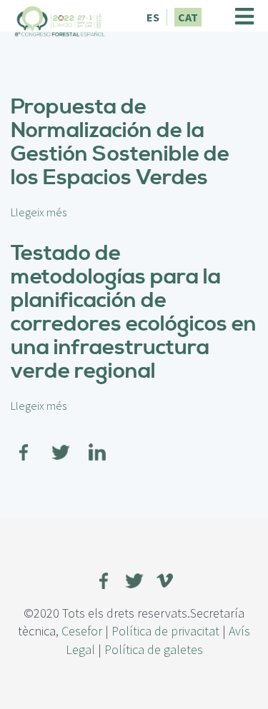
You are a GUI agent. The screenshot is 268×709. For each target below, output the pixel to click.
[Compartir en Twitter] (61, 443)
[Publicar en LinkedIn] (97, 443)
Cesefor (81, 631)
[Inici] (60, 19)
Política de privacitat (165, 631)
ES (153, 17)
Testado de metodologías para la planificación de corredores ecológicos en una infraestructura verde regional (134, 312)
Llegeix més (38, 212)
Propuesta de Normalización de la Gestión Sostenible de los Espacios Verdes (120, 142)
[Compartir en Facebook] (24, 443)
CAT (188, 17)
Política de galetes (153, 649)
